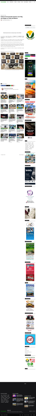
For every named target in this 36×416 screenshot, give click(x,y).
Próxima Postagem (21, 154)
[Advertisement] (18, 9)
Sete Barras (30, 148)
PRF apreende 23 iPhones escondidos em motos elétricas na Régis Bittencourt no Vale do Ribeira (20, 100)
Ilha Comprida (2, 397)
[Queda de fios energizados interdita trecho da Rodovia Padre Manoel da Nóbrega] (14, 404)
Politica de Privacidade (18, 0)
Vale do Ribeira (6, 402)
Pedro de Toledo (31, 147)
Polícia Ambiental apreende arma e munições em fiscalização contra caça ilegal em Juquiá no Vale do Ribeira (12, 140)
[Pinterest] (12, 85)
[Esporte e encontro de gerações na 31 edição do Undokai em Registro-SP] (14, 396)
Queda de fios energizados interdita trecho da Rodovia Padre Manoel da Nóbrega (19, 404)
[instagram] (32, 56)
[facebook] (27, 54)
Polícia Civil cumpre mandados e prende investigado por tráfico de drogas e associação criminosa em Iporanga (4, 101)
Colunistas (34, 0)
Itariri (1, 398)
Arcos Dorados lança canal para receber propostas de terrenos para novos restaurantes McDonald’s (31, 402)
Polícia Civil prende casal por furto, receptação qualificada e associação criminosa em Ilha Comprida (20, 130)
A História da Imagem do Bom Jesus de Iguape (31, 405)
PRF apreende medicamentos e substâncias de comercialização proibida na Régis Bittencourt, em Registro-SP (12, 101)
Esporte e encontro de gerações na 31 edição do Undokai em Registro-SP (19, 395)
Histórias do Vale (28, 0)
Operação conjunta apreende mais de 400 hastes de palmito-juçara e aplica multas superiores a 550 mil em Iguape (4, 110)
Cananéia (2, 396)
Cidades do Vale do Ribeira (23, 0)
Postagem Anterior (3, 154)
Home (13, 0)
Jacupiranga (26, 146)
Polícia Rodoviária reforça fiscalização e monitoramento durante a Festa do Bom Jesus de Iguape (20, 140)
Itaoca (9, 397)
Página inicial (2, 15)
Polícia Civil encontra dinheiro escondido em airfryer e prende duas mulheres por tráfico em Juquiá (11, 110)
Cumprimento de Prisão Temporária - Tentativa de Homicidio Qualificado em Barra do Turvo (4, 130)
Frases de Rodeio (27, 350)
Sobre (14, 0)
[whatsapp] (27, 56)
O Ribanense (26, 353)
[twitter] (32, 54)
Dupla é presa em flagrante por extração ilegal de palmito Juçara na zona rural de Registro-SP (4, 120)
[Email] (13, 85)
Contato (32, 0)
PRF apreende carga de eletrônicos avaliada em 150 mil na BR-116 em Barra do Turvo (20, 110)
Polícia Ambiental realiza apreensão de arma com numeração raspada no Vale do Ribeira (12, 130)
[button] (34, 2)
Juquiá (30, 146)
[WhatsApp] (10, 85)
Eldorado (5, 396)
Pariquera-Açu (27, 147)
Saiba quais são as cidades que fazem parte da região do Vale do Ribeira (31, 398)
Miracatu (33, 146)
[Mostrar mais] (14, 85)
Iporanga (6, 397)
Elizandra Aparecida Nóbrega (8, 88)
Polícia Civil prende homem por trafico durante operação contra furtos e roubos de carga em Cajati (12, 120)
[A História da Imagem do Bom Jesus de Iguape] (26, 406)
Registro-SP (5, 83)
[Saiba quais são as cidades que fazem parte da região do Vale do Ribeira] (26, 398)
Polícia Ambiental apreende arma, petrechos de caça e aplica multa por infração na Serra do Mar (4, 140)
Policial (5, 15)
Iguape (8, 396)
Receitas (26, 349)
